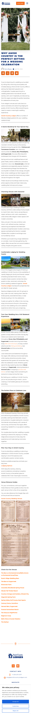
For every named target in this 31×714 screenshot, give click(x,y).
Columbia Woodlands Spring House (12, 587)
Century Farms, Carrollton (9, 603)
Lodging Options (6, 466)
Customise (15, 706)
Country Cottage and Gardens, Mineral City (15, 594)
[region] (15, 699)
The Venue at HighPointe (9, 612)
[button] (3, 73)
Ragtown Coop (6, 616)
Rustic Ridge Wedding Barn (10, 578)
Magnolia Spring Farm (8, 597)
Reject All (15, 710)
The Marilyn (5, 622)
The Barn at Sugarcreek (8, 581)
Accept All (15, 701)
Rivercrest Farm (6, 584)
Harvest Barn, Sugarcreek (9, 606)
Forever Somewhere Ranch (10, 609)
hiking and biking (16, 346)
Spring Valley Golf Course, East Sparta (13, 600)
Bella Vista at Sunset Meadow (10, 619)
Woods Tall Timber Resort (9, 591)
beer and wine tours (11, 343)
